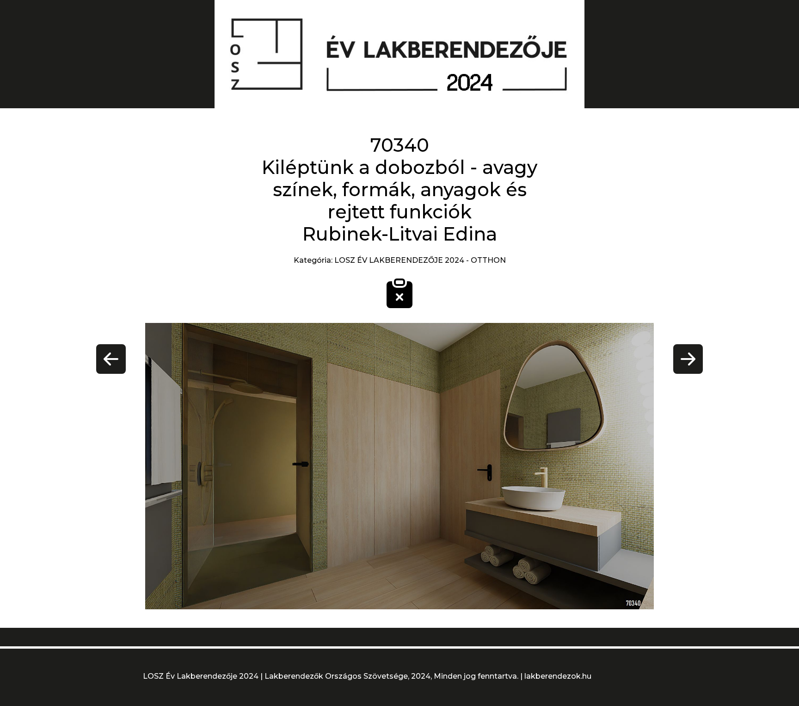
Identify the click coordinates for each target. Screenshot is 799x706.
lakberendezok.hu (557, 676)
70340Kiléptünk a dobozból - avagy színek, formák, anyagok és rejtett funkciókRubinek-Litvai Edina (399, 189)
